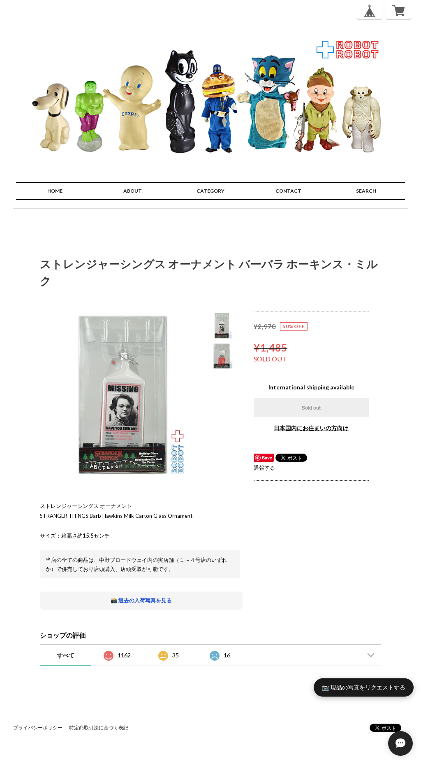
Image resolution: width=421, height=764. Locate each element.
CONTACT (288, 191)
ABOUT (132, 191)
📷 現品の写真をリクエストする (363, 687)
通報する (264, 467)
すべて (65, 655)
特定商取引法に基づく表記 (98, 727)
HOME (54, 191)
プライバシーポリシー (37, 727)
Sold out (311, 407)
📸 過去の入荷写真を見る (141, 600)
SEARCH (366, 191)
